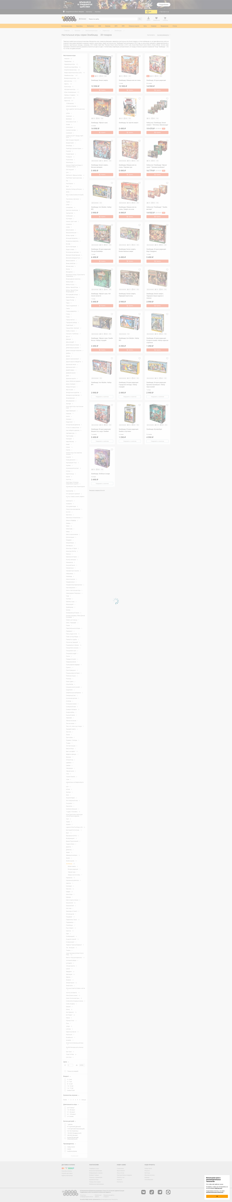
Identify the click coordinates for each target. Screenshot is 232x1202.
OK (217, 1196)
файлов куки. (218, 1188)
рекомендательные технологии (214, 1192)
